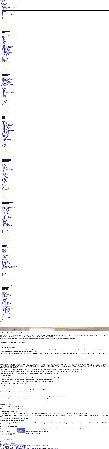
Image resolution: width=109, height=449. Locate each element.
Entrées (3, 37)
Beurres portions (5, 56)
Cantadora (4, 5)
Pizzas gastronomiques (6, 74)
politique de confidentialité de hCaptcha (51, 373)
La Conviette (4, 9)
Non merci (5, 443)
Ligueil (3, 23)
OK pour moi (21, 443)
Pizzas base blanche (5, 72)
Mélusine (4, 25)
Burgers (3, 40)
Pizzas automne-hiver (6, 77)
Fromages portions (5, 53)
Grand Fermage (5, 8)
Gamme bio (4, 67)
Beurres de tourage (5, 55)
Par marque (4, 87)
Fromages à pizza (5, 48)
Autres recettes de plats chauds (7, 84)
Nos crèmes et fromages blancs (7, 46)
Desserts (3, 43)
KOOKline (56, 448)
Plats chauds (4, 42)
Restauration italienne (6, 31)
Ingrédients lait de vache (6, 62)
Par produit (4, 165)
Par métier (4, 88)
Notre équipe (4, 243)
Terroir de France (5, 30)
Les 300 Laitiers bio (5, 22)
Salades (3, 38)
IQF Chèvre (4, 59)
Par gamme (4, 86)
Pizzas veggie (4, 73)
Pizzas (3, 39)
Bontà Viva (4, 16)
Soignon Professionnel (6, 29)
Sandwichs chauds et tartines (7, 79)
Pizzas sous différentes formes (7, 76)
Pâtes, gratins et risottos (6, 81)
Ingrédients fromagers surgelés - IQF (8, 52)
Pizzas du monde (5, 75)
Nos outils (2, 1)
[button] (6, 447)
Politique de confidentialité (26, 448)
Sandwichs (4, 41)
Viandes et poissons (5, 83)
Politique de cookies (39, 448)
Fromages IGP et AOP (6, 63)
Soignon (3, 6)
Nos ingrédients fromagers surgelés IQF (9, 7)
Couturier (4, 18)
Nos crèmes (4, 13)
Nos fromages (4, 11)
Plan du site (34, 448)
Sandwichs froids (5, 80)
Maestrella (4, 4)
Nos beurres (4, 12)
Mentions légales (19, 448)
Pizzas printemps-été (6, 78)
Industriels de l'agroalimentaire (7, 35)
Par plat (3, 164)
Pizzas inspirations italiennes (7, 71)
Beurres (3, 64)
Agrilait (3, 15)
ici (24, 406)
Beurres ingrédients (5, 54)
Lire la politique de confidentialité (7, 439)
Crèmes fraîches (5, 65)
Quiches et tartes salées (6, 82)
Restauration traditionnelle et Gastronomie (9, 34)
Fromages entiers (5, 51)
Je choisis (13, 443)
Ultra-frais (4, 66)
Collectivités (4, 33)
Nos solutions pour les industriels (8, 14)
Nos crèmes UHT (5, 58)
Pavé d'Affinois (5, 104)
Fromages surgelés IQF (36, 445)
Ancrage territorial (5, 242)
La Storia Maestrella (5, 10)
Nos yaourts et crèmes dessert (7, 47)
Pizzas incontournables (6, 147)
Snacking (4, 32)
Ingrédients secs (5, 68)
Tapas (3, 36)
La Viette (4, 21)
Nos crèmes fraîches (5, 57)
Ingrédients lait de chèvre (6, 61)
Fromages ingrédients (6, 49)
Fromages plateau (5, 50)
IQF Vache (4, 60)
